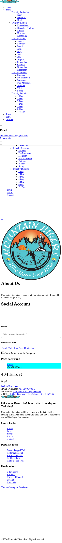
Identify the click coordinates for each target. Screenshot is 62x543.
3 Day (20, 101)
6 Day (20, 109)
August (20, 59)
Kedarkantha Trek (15, 453)
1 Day (20, 96)
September (22, 62)
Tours (8, 114)
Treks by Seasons (19, 72)
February (21, 43)
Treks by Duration (20, 93)
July (19, 56)
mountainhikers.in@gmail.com (14, 135)
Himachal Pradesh (25, 28)
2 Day (20, 98)
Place (21, 348)
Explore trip (5, 138)
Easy (19, 15)
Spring (20, 90)
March (20, 46)
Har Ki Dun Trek (15, 455)
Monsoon (21, 80)
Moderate (21, 17)
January (20, 41)
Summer (21, 75)
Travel (4, 348)
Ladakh (20, 30)
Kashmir (21, 33)
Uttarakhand (23, 25)
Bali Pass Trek (13, 458)
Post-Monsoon (24, 83)
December (22, 70)
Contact (9, 119)
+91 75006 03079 (27, 389)
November (22, 67)
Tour (16, 348)
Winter (20, 88)
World (10, 348)
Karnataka (22, 36)
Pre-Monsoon (23, 77)
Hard (19, 20)
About (10, 436)
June (19, 54)
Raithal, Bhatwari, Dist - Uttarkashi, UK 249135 (32, 394)
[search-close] (2, 351)
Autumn (21, 85)
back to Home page (10, 386)
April (19, 49)
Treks (8, 9)
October (21, 64)
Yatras (8, 117)
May (19, 51)
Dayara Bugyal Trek (16, 450)
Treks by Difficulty (20, 12)
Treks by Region (19, 22)
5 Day (20, 106)
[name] (31, 279)
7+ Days (21, 111)
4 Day (20, 104)
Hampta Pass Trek (15, 460)
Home (8, 7)
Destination (29, 348)
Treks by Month (19, 38)
